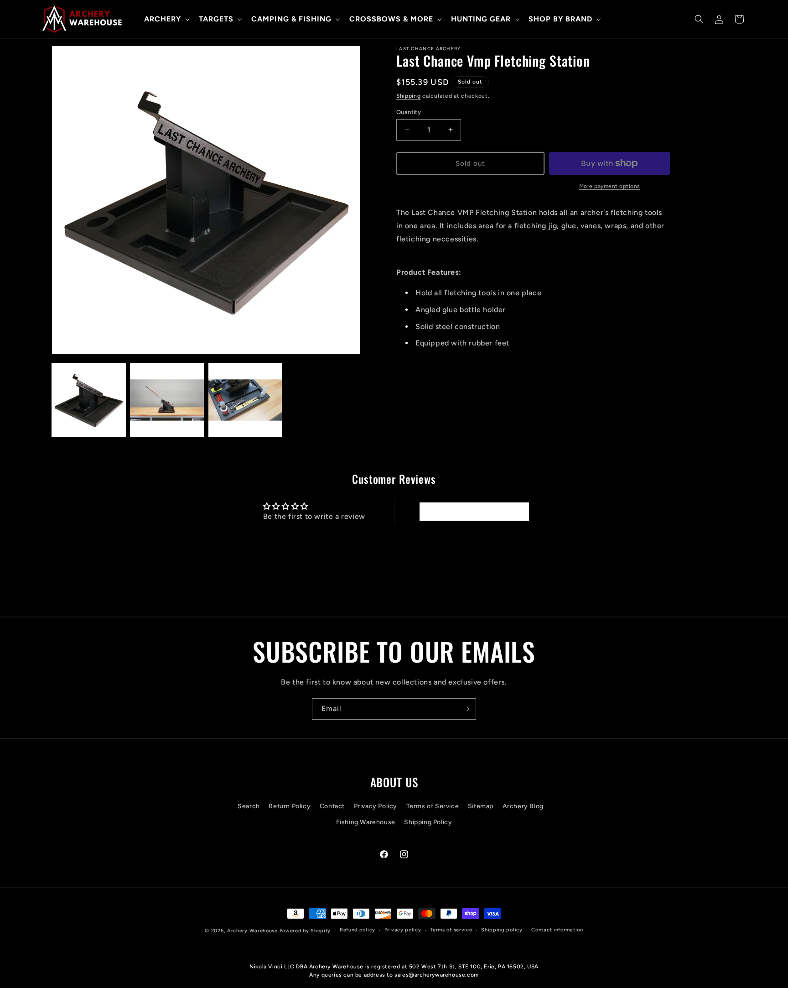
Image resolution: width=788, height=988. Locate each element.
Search (249, 806)
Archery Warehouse (252, 931)
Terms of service (451, 930)
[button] (166, 19)
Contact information (557, 930)
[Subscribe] (466, 709)
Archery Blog (523, 806)
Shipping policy (502, 930)
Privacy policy (402, 930)
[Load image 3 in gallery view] (245, 400)
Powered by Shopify (305, 931)
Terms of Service (432, 806)
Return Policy (290, 806)
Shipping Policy (428, 822)
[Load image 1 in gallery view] (88, 400)
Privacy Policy (375, 806)
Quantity (408, 111)
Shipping (408, 96)
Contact (332, 806)
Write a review (473, 511)
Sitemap (480, 806)
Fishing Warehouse (365, 822)
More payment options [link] (609, 186)
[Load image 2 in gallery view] (166, 400)
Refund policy (357, 930)
